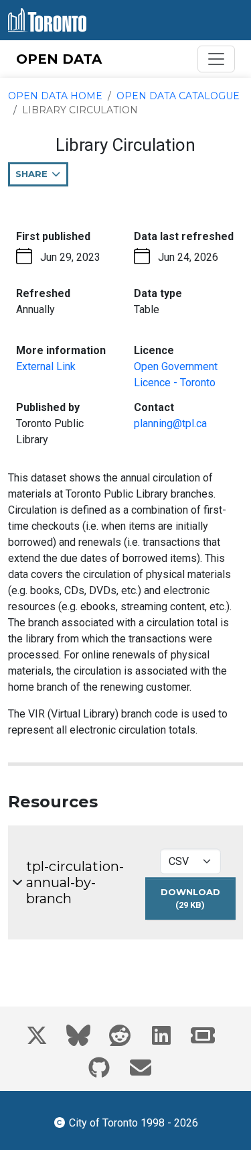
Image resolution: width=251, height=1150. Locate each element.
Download (198, 902)
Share (41, 177)
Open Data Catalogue (178, 96)
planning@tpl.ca (170, 423)
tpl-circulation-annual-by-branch (75, 882)
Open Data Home (55, 96)
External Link (46, 366)
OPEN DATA (59, 59)
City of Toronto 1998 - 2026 (133, 1122)
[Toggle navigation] (216, 59)
